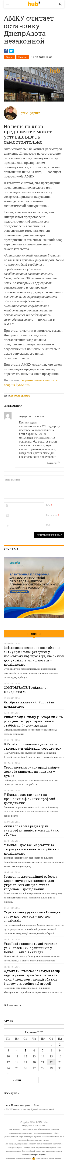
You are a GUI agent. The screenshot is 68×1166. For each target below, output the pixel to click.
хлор (27, 395)
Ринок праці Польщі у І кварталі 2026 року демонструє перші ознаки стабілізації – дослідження (33, 721)
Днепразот (16, 395)
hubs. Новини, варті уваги (34, 4)
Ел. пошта (51, 515)
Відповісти (51, 462)
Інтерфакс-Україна (38, 1154)
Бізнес (9, 57)
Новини (22, 57)
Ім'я (48, 505)
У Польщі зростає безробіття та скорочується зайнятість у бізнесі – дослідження (33, 849)
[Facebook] (6, 51)
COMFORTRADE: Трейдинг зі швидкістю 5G (26, 689)
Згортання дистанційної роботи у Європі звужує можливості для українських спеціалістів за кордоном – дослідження (31, 882)
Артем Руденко (29, 112)
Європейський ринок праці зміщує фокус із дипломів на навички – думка (32, 771)
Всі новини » (12, 1005)
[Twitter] (11, 51)
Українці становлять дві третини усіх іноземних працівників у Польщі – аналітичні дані (30, 948)
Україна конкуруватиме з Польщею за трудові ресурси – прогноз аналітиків (32, 916)
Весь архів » (11, 1093)
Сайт (48, 525)
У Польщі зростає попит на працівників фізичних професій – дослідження (31, 799)
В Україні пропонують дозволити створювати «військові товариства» (32, 746)
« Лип (17, 1080)
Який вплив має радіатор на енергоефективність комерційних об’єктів (31, 830)
